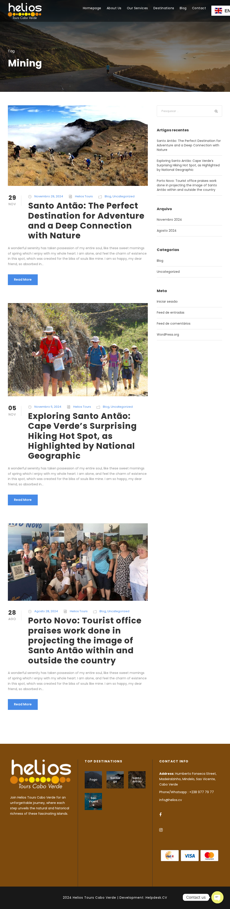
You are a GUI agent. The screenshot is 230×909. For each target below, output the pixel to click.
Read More (23, 279)
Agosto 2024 (167, 230)
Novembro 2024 (169, 219)
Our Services (137, 8)
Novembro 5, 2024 (47, 407)
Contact (199, 8)
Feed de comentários (173, 323)
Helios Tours (84, 196)
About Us (114, 8)
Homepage (92, 8)
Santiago (115, 780)
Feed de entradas (170, 312)
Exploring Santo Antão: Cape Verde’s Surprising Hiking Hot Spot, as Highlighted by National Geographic (82, 436)
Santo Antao (137, 780)
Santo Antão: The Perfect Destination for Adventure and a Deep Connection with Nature (86, 220)
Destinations (163, 8)
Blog (183, 8)
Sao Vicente (93, 801)
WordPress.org (168, 334)
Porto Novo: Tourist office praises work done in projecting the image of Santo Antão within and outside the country (85, 640)
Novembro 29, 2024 (48, 196)
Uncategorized (124, 196)
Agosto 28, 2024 (46, 611)
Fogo (93, 779)
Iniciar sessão (167, 301)
